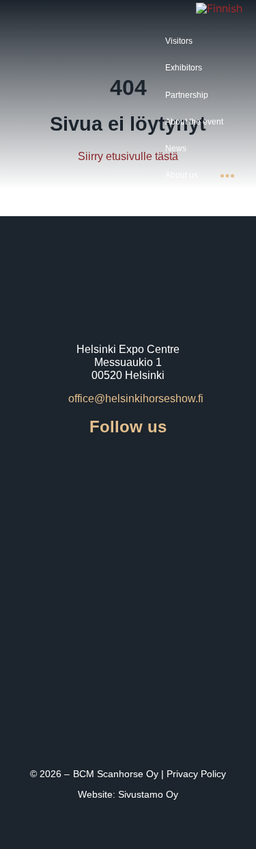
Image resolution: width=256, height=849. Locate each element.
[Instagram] (109, 462)
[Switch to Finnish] (219, 7)
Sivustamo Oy (148, 794)
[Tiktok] (147, 462)
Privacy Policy (196, 773)
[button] (187, 41)
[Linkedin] (185, 462)
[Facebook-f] (71, 462)
